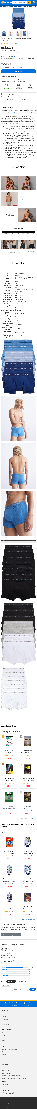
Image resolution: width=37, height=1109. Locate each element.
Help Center (29, 1003)
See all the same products (29, 919)
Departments (7, 6)
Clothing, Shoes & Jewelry (20, 113)
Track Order (14, 1005)
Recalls (4, 1054)
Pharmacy (4, 1051)
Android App (5, 1087)
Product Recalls (6, 1059)
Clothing (33, 113)
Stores (3, 1035)
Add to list (10, 99)
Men (29, 113)
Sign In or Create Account (14, 1003)
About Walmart (6, 1014)
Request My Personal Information (11, 1075)
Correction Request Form (10, 935)
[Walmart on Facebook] (3, 1093)
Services (15, 6)
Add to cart (18, 71)
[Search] (29, 2)
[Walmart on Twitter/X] (6, 1093)
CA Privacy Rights (6, 1073)
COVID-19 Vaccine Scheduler (10, 1049)
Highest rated (22, 981)
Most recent (11, 981)
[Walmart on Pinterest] (13, 1093)
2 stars (3, 973)
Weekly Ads (25, 1005)
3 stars (3, 971)
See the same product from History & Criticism (22, 819)
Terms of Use (5, 1068)
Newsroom (5, 1019)
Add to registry (28, 99)
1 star (3, 975)
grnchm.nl (16, 56)
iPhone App (5, 1084)
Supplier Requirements (8, 1027)
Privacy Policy (5, 1070)
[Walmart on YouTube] (10, 1093)
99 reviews (14, 43)
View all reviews (7, 961)
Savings (22, 6)
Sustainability (5, 1024)
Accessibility (5, 1057)
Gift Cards (4, 1043)
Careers (4, 1016)
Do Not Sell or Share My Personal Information (14, 1078)
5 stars (3, 967)
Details (15, 96)
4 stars (3, 969)
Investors (4, 1022)
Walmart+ (4, 1040)
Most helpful (6, 985)
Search (33, 989)
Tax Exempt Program (7, 1062)
